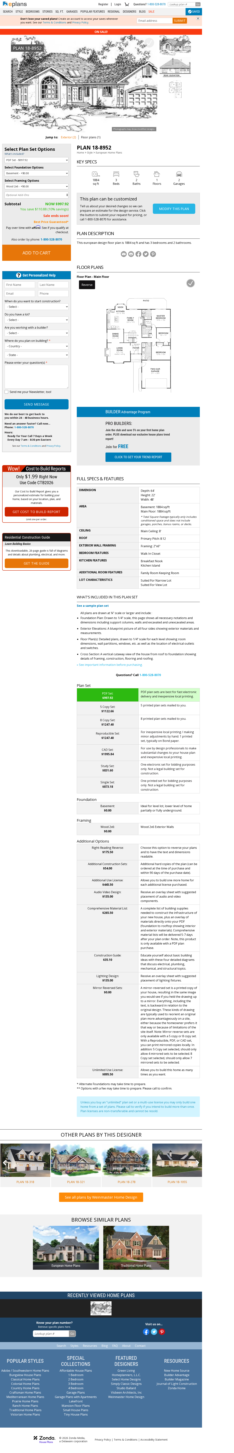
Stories (47, 11)
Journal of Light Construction (177, 1384)
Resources (90, 1346)
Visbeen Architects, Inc (126, 1392)
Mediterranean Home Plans (25, 1397)
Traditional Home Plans (25, 1410)
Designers (129, 11)
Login (117, 4)
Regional (114, 11)
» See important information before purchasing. (110, 665)
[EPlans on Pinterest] (162, 1332)
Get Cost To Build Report (37, 512)
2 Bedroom (75, 1379)
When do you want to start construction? (33, 301)
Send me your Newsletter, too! (30, 392)
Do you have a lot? (17, 314)
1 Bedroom (75, 1375)
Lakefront (76, 1401)
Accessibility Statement (154, 1439)
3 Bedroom (75, 1384)
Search (8, 11)
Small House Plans (75, 1410)
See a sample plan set (93, 606)
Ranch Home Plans (25, 1406)
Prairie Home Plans (25, 1401)
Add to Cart (36, 253)
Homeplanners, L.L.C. (126, 1375)
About (126, 1346)
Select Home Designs (126, 1379)
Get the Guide (37, 563)
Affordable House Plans (76, 1371)
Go (198, 4)
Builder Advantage (176, 1375)
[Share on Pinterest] (153, 254)
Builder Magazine (177, 1379)
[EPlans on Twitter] (154, 1332)
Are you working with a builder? (26, 328)
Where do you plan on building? (27, 341)
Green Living (126, 1371)
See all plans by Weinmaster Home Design (101, 1197)
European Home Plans (109, 152)
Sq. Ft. (59, 11)
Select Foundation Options (24, 167)
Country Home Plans (25, 1388)
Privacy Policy (80, 22)
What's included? (14, 154)
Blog (142, 11)
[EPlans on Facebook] (146, 1332)
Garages (72, 11)
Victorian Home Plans (25, 1414)
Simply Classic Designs (126, 1384)
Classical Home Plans (25, 1379)
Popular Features (92, 11)
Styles (74, 1346)
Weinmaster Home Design (126, 1397)
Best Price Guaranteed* (51, 222)
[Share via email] (123, 254)
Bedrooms (32, 11)
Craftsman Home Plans (25, 1392)
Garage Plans (76, 1392)
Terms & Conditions (54, 22)
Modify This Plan (174, 209)
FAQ (115, 1346)
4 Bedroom (75, 1388)
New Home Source (176, 1371)
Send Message (36, 404)
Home (80, 152)
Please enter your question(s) (26, 363)
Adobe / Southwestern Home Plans (25, 1371)
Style (19, 11)
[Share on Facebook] (138, 254)
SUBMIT (180, 21)
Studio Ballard (126, 1388)
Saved (196, 11)
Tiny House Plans (76, 1414)
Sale (151, 11)
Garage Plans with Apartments (76, 1397)
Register (103, 4)
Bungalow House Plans (25, 1375)
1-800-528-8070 (156, 4)
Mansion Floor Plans (76, 1406)
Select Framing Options (22, 181)
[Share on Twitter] (145, 254)
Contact (140, 1346)
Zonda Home (177, 1388)
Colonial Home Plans (25, 1384)
